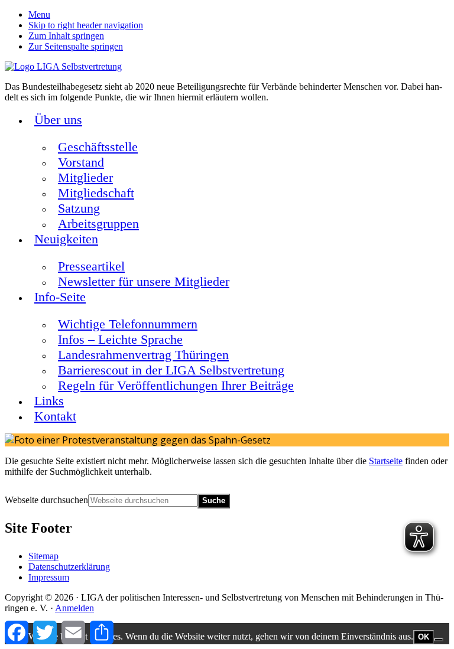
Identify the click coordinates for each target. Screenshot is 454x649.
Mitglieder (85, 177)
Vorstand (81, 162)
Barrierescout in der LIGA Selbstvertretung (171, 370)
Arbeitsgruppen (98, 223)
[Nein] (438, 639)
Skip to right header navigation (85, 25)
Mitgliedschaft (96, 192)
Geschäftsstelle (98, 146)
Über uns (58, 119)
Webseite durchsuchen (46, 500)
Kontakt (55, 416)
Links (49, 400)
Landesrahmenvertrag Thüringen (143, 354)
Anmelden (74, 608)
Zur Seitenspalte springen (75, 46)
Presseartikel (91, 266)
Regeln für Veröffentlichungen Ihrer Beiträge (176, 385)
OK (423, 636)
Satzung (79, 208)
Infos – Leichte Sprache (120, 339)
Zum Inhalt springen (66, 36)
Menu (39, 14)
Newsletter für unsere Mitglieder (143, 281)
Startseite (386, 461)
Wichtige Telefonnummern (127, 324)
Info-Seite (60, 296)
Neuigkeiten (66, 238)
